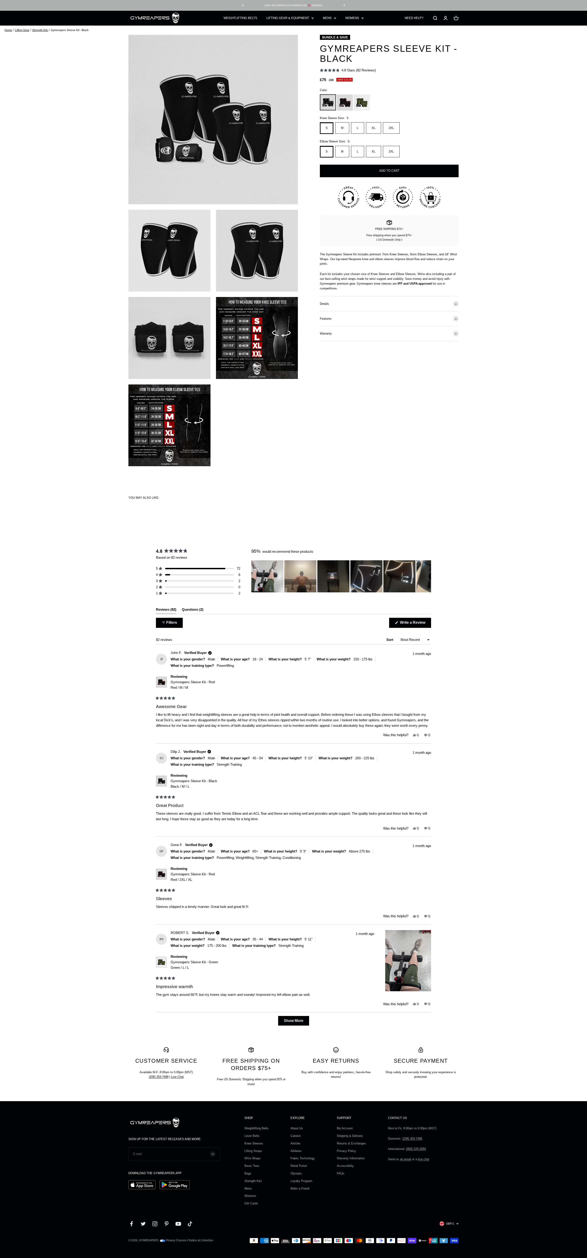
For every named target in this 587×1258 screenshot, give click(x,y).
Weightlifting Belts (256, 1128)
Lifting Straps (253, 1151)
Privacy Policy (346, 1151)
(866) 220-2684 (416, 1149)
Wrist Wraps (252, 1158)
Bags (247, 1173)
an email (405, 1159)
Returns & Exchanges (351, 1143)
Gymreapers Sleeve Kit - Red (193, 684)
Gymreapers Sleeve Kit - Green (194, 964)
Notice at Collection (201, 1240)
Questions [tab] (192, 610)
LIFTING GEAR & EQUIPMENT (287, 17)
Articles (296, 1143)
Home (8, 30)
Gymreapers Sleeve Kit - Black (194, 783)
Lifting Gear (22, 30)
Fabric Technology (303, 1158)
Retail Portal (299, 1166)
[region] (341, 576)
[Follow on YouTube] (178, 1224)
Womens (250, 1196)
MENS (327, 17)
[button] (348, 70)
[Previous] (243, 5)
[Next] (344, 5)
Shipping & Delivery (350, 1136)
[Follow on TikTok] (190, 1224)
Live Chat (177, 1076)
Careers (296, 1136)
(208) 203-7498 (159, 1076)
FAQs (340, 1173)
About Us (297, 1128)
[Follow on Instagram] (155, 1224)
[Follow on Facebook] (131, 1224)
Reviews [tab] (166, 610)
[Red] (345, 103)
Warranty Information (351, 1158)
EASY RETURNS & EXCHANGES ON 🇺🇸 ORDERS (293, 5)
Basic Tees (251, 1166)
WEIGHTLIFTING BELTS (240, 17)
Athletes (296, 1151)
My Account (345, 1128)
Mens (248, 1188)
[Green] (362, 103)
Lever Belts (252, 1136)
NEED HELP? (414, 17)
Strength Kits (40, 30)
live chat (423, 1159)
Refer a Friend (300, 1188)
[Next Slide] (427, 576)
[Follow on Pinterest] (166, 1224)
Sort (390, 640)
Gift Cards (251, 1203)
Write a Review (415, 624)
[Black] (328, 103)
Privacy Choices (175, 1240)
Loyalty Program (301, 1181)
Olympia (296, 1173)
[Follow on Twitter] (143, 1224)
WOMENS (352, 17)
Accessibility (345, 1166)
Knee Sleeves (253, 1143)
